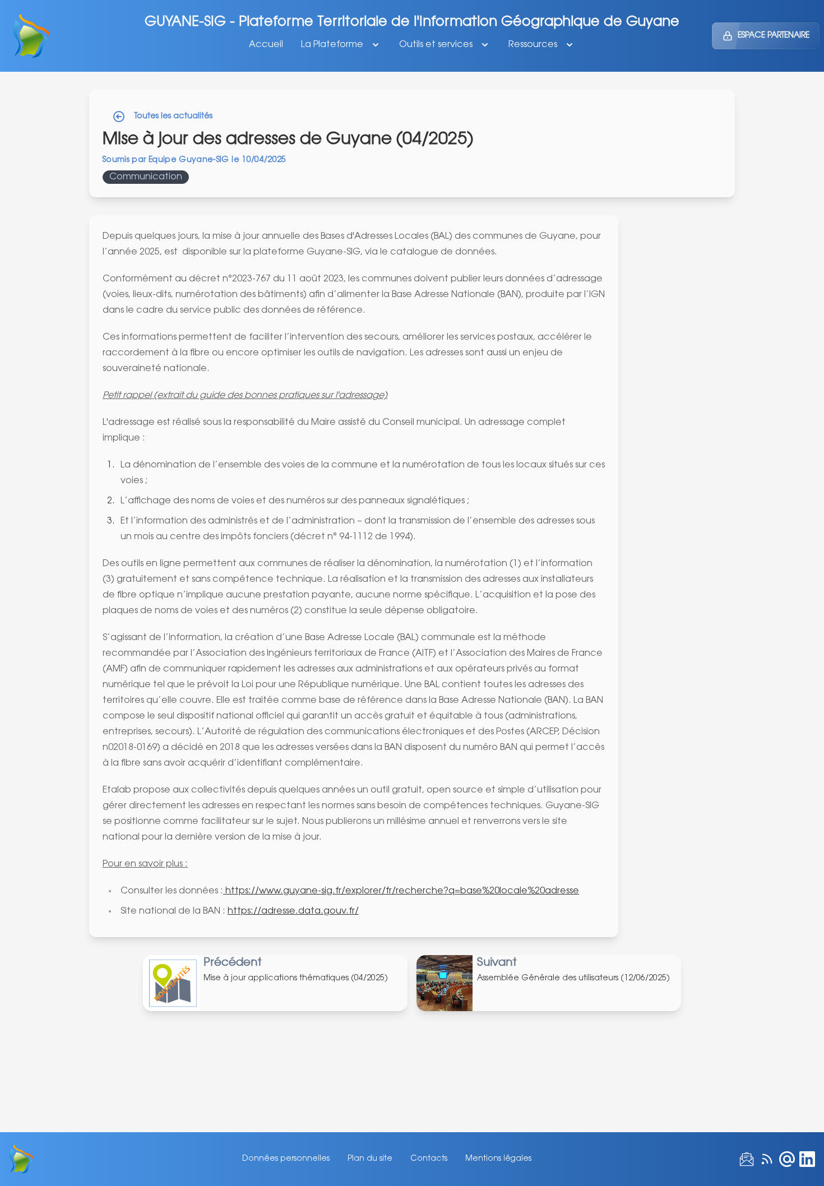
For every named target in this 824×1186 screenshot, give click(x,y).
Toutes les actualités (173, 117)
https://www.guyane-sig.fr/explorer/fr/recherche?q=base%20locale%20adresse (401, 891)
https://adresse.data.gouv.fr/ (293, 911)
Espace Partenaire (773, 36)
